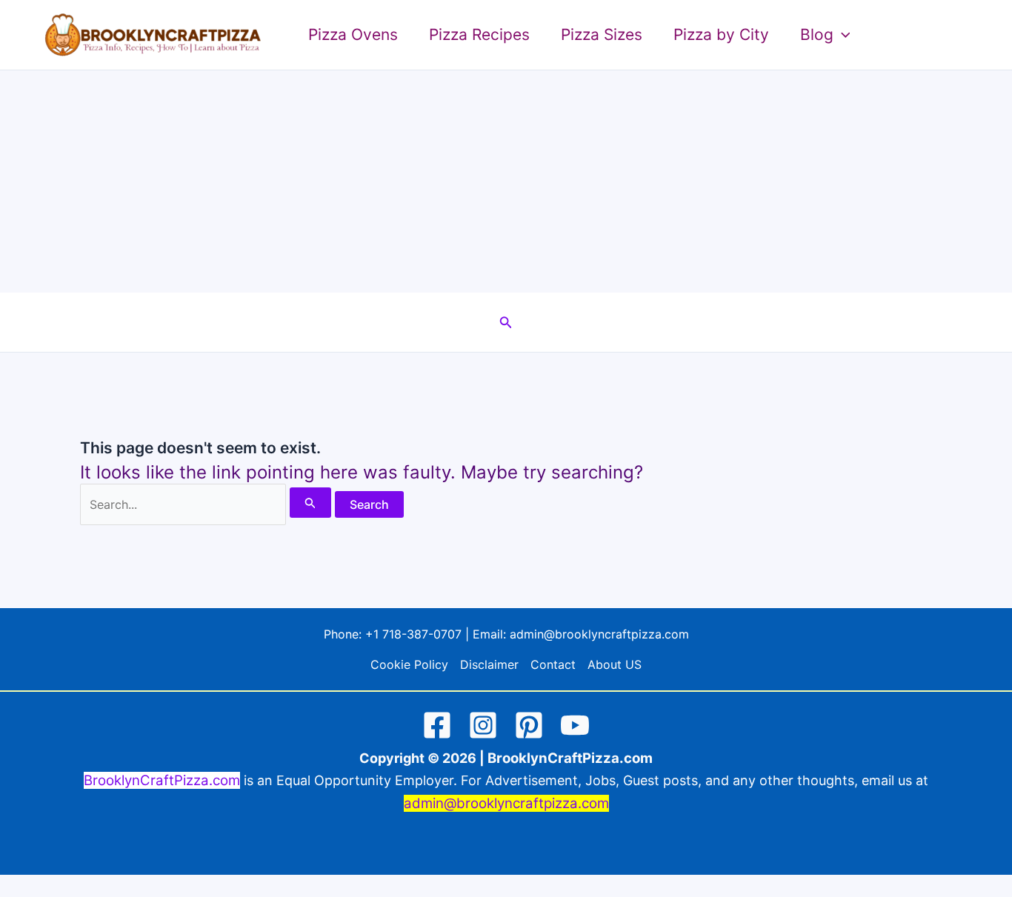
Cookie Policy (409, 664)
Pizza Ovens (353, 34)
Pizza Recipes (479, 34)
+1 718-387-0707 (413, 634)
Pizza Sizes (601, 34)
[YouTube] (575, 725)
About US (614, 664)
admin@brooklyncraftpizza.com (599, 634)
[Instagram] (483, 725)
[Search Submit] (310, 502)
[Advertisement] (506, 181)
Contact (553, 664)
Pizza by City (721, 34)
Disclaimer (489, 664)
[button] (841, 34)
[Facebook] (437, 725)
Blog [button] (816, 34)
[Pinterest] (529, 725)
